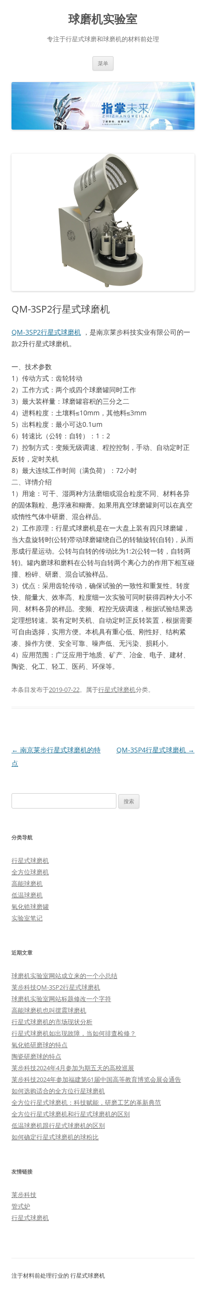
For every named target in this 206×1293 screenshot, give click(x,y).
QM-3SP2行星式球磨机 (46, 332)
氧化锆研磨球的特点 (39, 1044)
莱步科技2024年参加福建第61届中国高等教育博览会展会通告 (96, 1079)
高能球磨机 (27, 883)
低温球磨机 (27, 895)
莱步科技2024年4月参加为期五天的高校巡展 (72, 1067)
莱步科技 (23, 1194)
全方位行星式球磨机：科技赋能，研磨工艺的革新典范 (86, 1102)
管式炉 (20, 1206)
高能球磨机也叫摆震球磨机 (48, 1010)
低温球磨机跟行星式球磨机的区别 (58, 1125)
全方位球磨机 (30, 872)
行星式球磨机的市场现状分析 (51, 1021)
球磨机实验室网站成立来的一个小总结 (64, 975)
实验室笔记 (27, 918)
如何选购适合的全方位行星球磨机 (58, 1091)
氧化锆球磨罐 (30, 906)
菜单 (103, 63)
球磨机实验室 (103, 19)
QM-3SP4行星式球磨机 (155, 749)
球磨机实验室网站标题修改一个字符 (61, 998)
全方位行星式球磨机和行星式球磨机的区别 (70, 1114)
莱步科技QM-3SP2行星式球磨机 (55, 987)
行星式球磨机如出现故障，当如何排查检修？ (73, 1033)
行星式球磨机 (117, 689)
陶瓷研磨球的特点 (36, 1056)
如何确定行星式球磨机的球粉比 (55, 1137)
